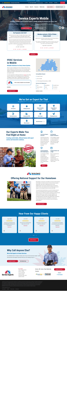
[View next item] (36, 235)
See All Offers (33, 54)
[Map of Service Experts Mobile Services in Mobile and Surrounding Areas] (48, 65)
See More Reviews (33, 239)
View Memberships (23, 261)
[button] (62, 27)
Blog (45, 269)
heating (25, 74)
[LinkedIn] (60, 274)
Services (36, 269)
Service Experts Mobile (32, 2)
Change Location (40, 2)
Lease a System (50, 6)
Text (15, 49)
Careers (51, 2)
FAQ (46, 2)
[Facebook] (57, 274)
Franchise (37, 271)
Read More (9, 226)
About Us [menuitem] (31, 6)
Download (24, 49)
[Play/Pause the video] (60, 27)
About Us (43, 165)
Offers (56, 2)
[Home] (7, 7)
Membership (49, 269)
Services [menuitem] (27, 6)
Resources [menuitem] (36, 6)
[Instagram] (58, 274)
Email (20, 49)
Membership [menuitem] (42, 6)
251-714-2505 (63, 2)
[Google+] (61, 274)
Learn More (38, 0)
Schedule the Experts (59, 6)
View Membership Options (39, 28)
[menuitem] (4, 289)
